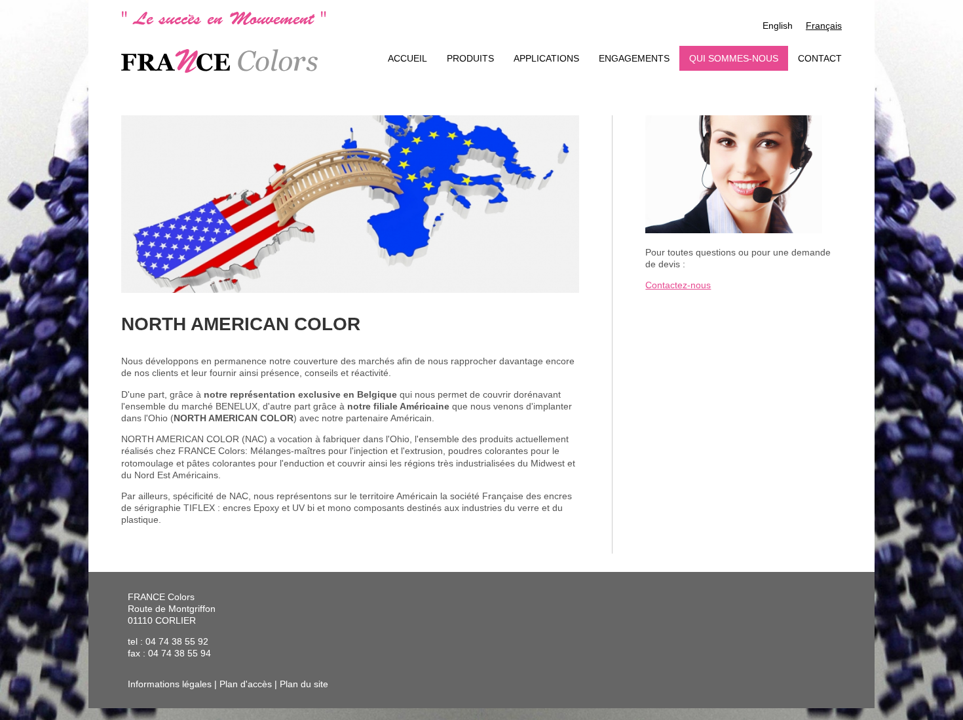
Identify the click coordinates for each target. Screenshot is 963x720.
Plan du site (304, 684)
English (778, 25)
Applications (546, 58)
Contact (820, 58)
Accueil (407, 58)
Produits (470, 58)
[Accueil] (219, 61)
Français (824, 25)
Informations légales (170, 684)
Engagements (634, 58)
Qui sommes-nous (733, 58)
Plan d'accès (245, 684)
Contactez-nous (678, 285)
